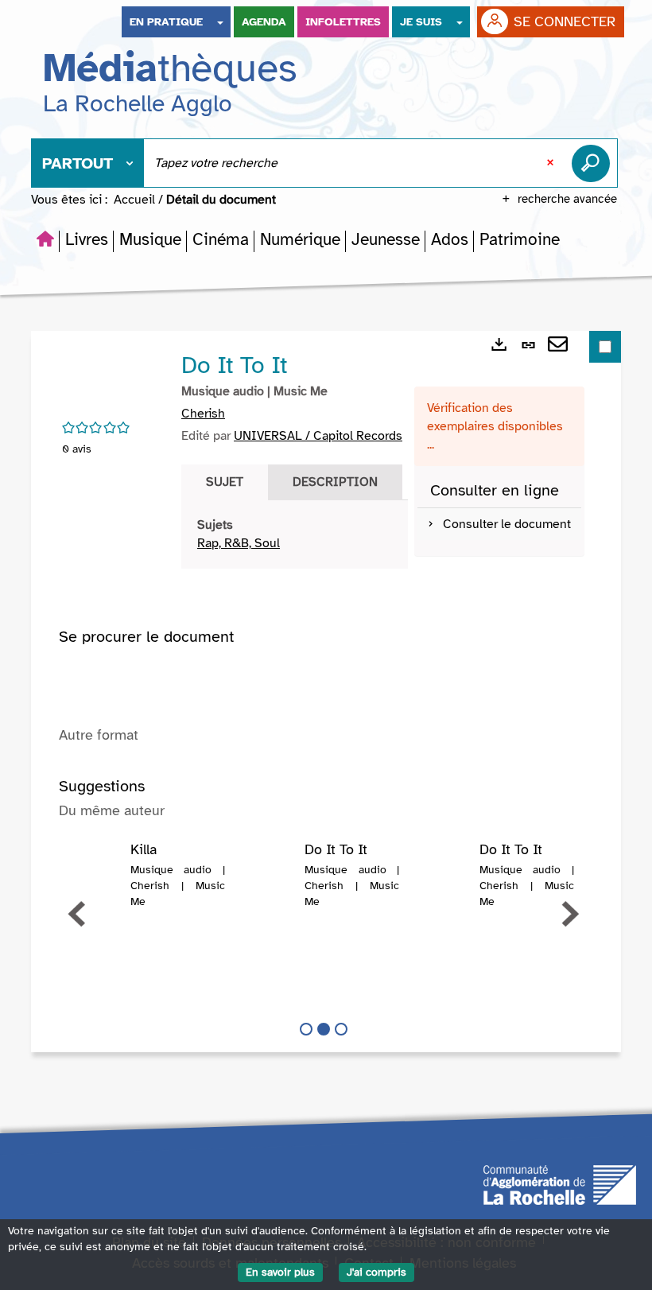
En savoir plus (280, 1272)
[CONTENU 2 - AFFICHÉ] (323, 1029)
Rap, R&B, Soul (238, 543)
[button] (87, 239)
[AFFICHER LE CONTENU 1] (306, 1029)
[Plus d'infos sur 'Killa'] (95, 874)
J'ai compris (376, 1272)
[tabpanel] (294, 534)
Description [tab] (335, 482)
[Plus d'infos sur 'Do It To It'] (270, 874)
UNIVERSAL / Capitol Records (318, 436)
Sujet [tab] (224, 482)
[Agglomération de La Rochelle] (559, 1184)
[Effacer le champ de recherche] (552, 163)
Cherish (203, 414)
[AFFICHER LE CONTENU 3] (341, 1029)
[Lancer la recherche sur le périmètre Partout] (594, 163)
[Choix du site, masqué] (220, 21)
